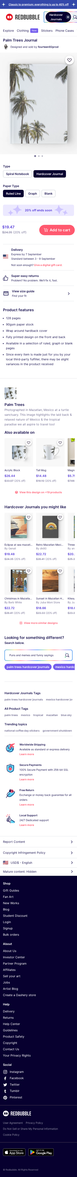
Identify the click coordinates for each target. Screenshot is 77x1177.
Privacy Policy (34, 1122)
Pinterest (16, 1097)
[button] (39, 4)
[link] (28, 667)
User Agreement (13, 1122)
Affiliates (9, 970)
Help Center (11, 1024)
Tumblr (14, 1091)
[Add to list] (69, 60)
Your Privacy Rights (17, 1055)
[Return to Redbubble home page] (23, 17)
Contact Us (11, 1049)
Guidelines (10, 1030)
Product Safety (13, 1036)
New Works (11, 903)
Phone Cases (65, 30)
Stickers (47, 30)
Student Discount (15, 916)
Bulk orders (11, 934)
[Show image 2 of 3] (38, 156)
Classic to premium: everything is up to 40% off (39, 4)
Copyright (10, 1043)
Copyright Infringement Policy (24, 852)
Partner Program (15, 963)
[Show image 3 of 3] (42, 156)
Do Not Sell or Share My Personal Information (30, 1128)
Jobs (6, 982)
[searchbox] (38, 655)
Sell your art (11, 976)
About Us (9, 951)
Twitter (15, 1084)
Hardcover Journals (18, 693)
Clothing (27, 30)
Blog (6, 909)
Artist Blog (10, 989)
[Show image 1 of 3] (35, 156)
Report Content (14, 842)
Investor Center (14, 957)
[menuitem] (8, 30)
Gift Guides (11, 890)
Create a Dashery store (19, 995)
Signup (8, 928)
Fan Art (8, 897)
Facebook (17, 1078)
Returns (8, 1017)
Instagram (17, 1072)
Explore (8, 30)
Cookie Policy (11, 1134)
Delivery (9, 1011)
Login (7, 922)
